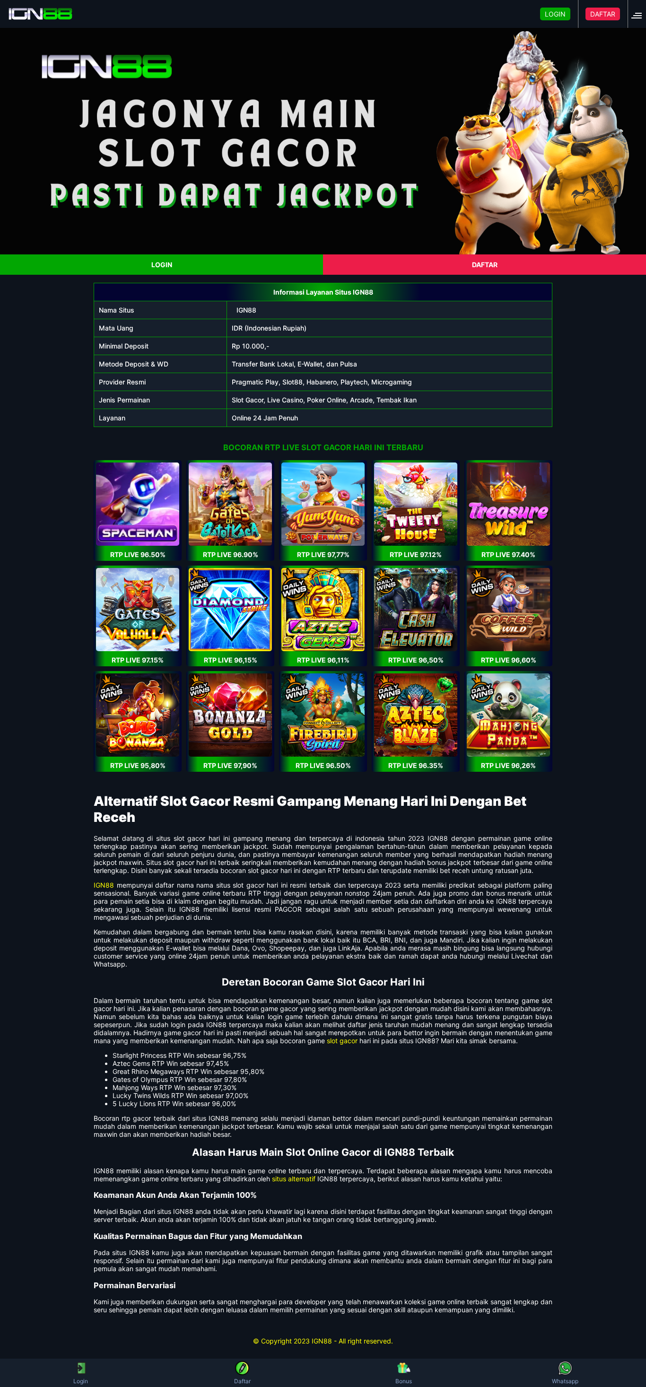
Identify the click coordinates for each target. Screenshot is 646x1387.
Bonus (403, 1381)
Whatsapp (565, 1381)
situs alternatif (293, 1179)
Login (80, 1381)
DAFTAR (602, 14)
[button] (639, 14)
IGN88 (246, 310)
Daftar (242, 1381)
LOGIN (555, 14)
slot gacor (342, 1041)
